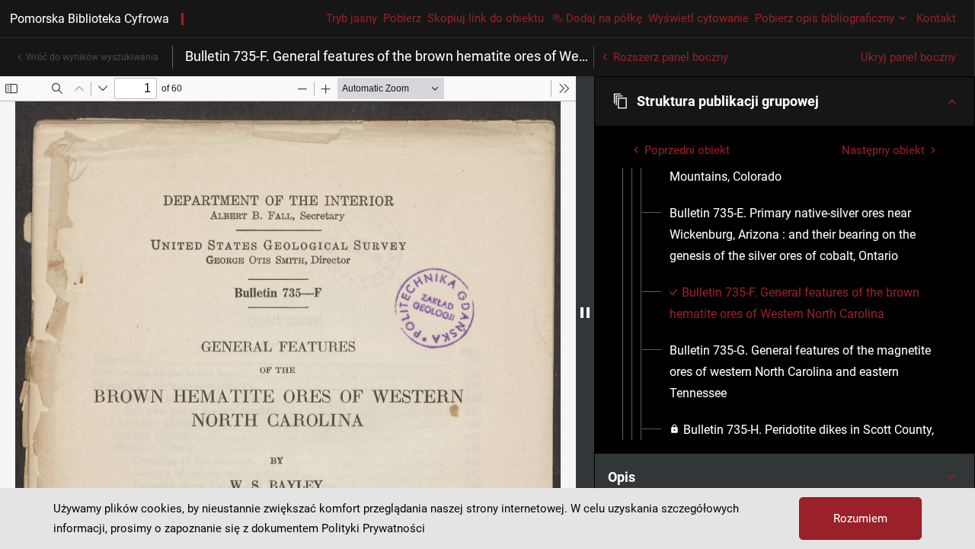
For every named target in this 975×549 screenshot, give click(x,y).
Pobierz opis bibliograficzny (824, 18)
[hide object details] (585, 312)
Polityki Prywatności (373, 528)
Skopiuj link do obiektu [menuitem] (485, 18)
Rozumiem (860, 518)
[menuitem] (803, 234)
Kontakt (936, 18)
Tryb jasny (351, 18)
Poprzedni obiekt (687, 150)
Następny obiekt (883, 150)
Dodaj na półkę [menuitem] (604, 18)
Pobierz (402, 18)
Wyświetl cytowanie (698, 18)
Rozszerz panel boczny (670, 57)
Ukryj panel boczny (908, 57)
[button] (784, 101)
